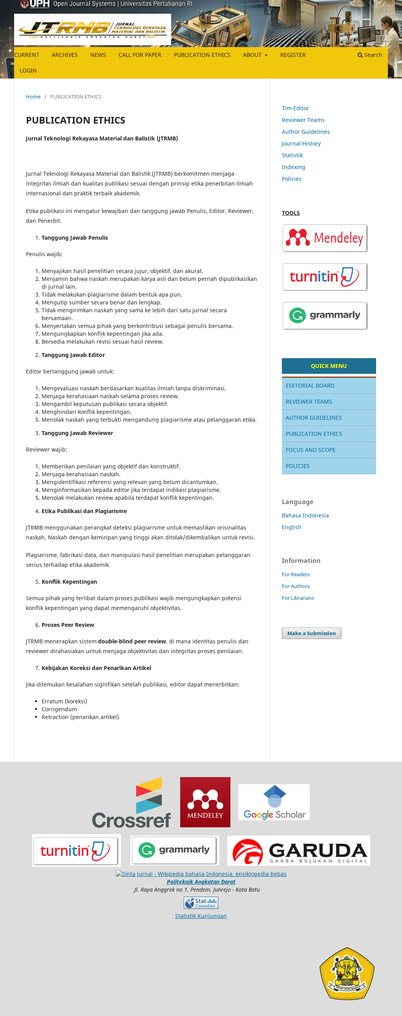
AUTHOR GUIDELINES (314, 417)
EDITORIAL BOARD (310, 385)
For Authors (296, 586)
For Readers (296, 574)
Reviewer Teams (303, 120)
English (292, 527)
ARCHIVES (65, 54)
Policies (292, 178)
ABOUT (253, 54)
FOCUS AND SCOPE (311, 449)
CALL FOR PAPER (140, 54)
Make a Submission (311, 633)
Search (372, 54)
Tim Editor (295, 108)
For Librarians (298, 597)
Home (33, 96)
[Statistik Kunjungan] (201, 902)
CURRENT (26, 54)
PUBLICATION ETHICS (202, 54)
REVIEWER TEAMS (309, 401)
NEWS (98, 54)
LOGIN (28, 70)
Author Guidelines (306, 131)
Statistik (292, 155)
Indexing (293, 167)
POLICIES (298, 466)
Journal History (301, 143)
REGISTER (293, 54)
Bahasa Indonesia (305, 515)
